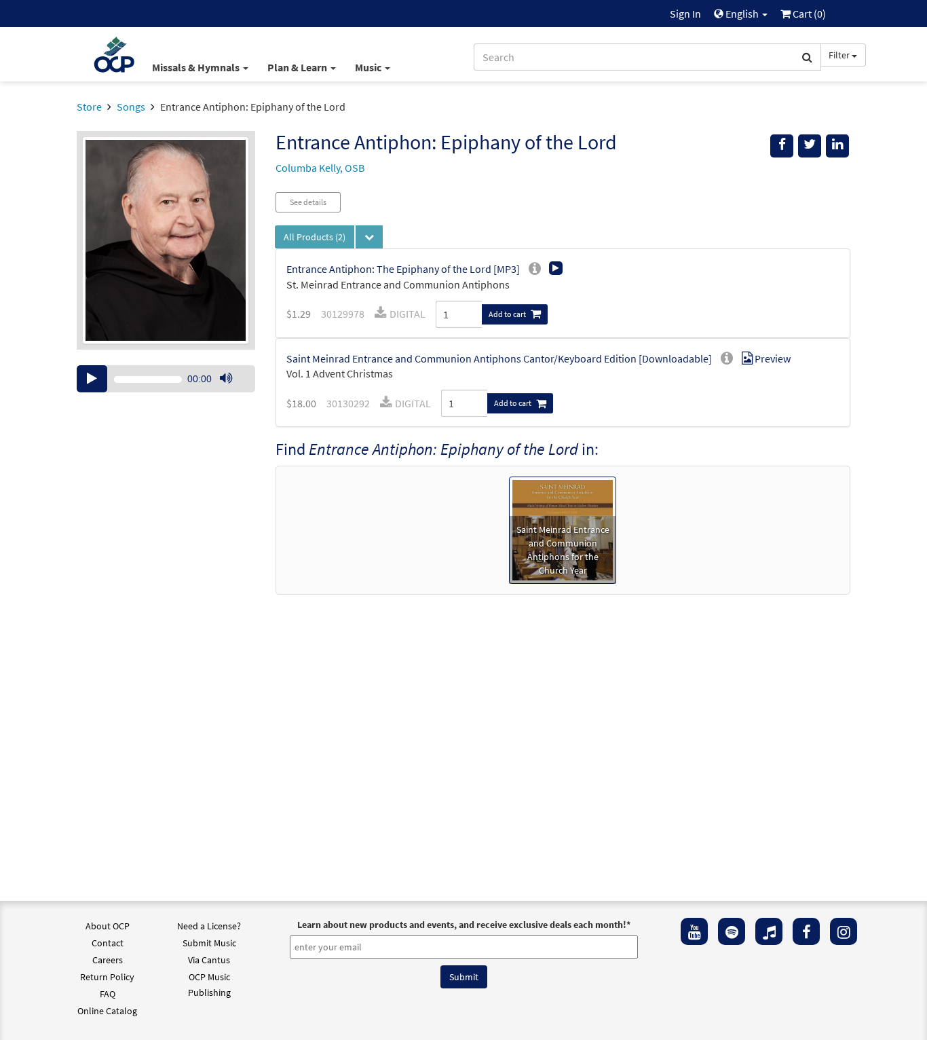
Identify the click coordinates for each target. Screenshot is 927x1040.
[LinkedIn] (837, 145)
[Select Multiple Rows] (369, 236)
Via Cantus (209, 960)
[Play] (92, 378)
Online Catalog (107, 1011)
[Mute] (226, 379)
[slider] (233, 392)
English (742, 13)
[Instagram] (843, 931)
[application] (166, 378)
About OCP (108, 926)
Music (369, 67)
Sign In (685, 13)
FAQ (107, 994)
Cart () (808, 13)
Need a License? (209, 926)
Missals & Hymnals (197, 67)
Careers (107, 960)
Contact (108, 943)
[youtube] (694, 931)
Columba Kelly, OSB (320, 167)
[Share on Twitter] (809, 145)
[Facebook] (806, 931)
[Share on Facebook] (781, 145)
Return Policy (107, 977)
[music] (768, 931)
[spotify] (731, 931)
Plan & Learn (298, 67)
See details (308, 202)
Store (89, 106)
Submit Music (209, 943)
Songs (131, 106)
